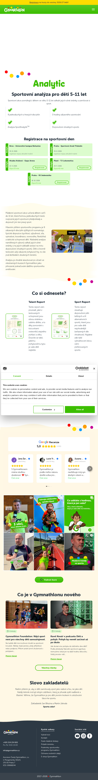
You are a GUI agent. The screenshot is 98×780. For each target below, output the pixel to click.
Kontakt (44, 738)
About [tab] (81, 376)
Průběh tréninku (47, 744)
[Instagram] (83, 735)
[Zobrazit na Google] (14, 460)
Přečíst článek (11, 656)
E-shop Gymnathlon (49, 757)
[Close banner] (94, 368)
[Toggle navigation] (93, 9)
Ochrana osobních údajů (51, 753)
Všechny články (49, 667)
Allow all (80, 409)
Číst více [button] (15, 478)
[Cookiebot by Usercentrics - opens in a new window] (77, 368)
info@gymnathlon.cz (11, 750)
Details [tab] (49, 376)
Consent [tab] (17, 376)
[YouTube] (77, 735)
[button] (8, 468)
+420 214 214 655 (10, 742)
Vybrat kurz (50, 579)
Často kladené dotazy (49, 741)
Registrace (34, 2)
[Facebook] (89, 735)
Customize (47, 409)
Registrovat (39, 168)
